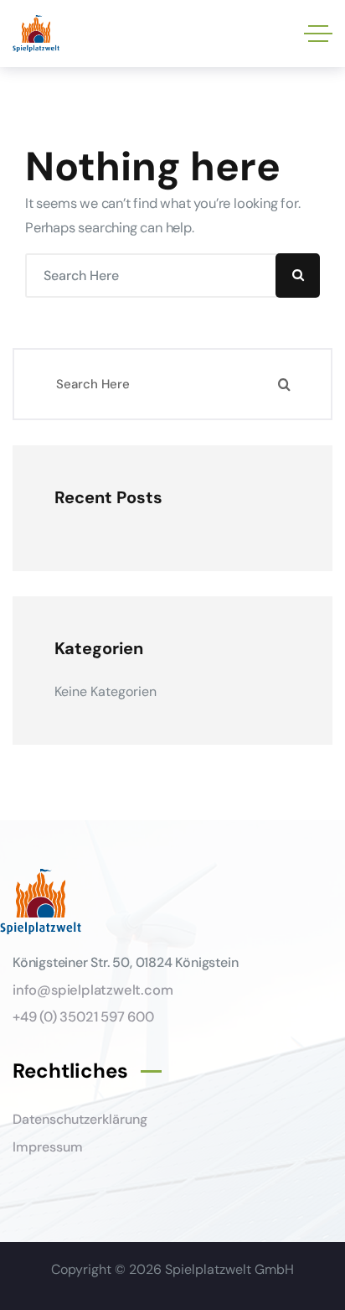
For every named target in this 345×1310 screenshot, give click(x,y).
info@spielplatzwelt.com (92, 990)
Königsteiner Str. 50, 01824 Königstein (125, 962)
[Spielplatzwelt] (36, 34)
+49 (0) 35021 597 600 (83, 1017)
